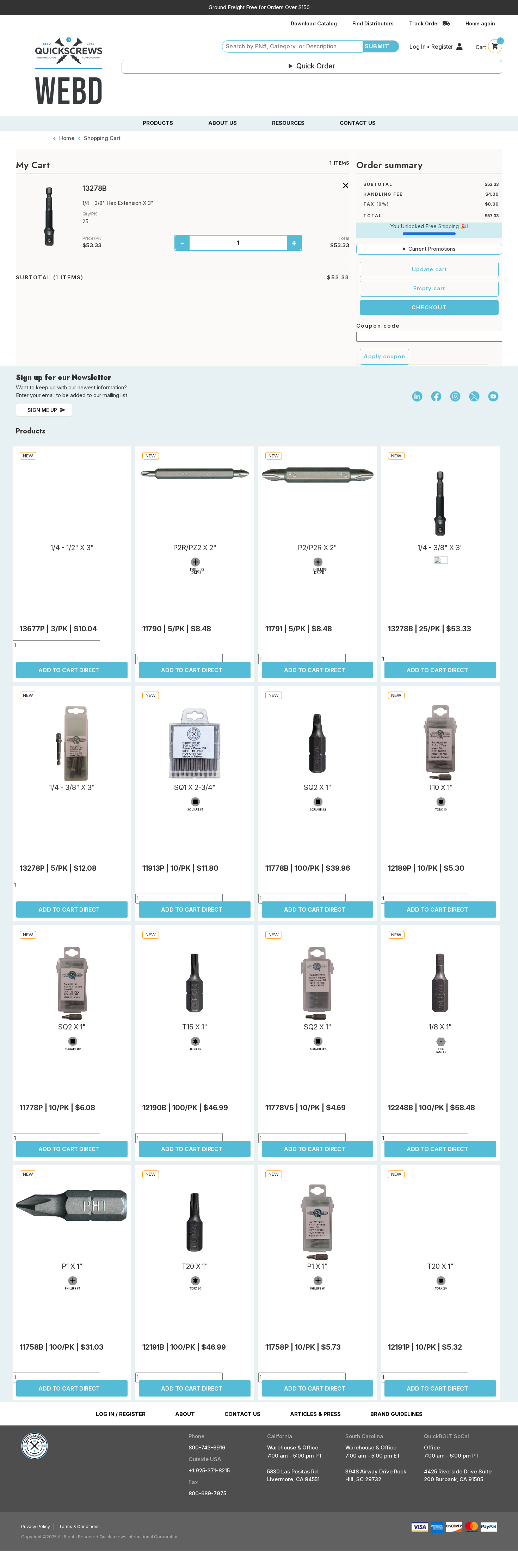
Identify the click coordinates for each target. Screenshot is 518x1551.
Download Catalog (314, 23)
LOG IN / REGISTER (121, 1414)
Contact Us (358, 123)
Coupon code (378, 325)
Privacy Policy (35, 1526)
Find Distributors (373, 23)
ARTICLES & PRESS (315, 1414)
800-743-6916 (207, 1447)
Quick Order (315, 66)
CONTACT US (242, 1414)
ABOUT (185, 1414)
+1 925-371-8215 (209, 1470)
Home (66, 138)
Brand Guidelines (396, 1414)
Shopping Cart (102, 138)
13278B (94, 188)
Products (158, 123)
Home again (480, 23)
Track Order (424, 23)
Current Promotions (432, 248)
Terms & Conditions (79, 1526)
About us (222, 123)
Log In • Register (431, 46)
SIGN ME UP (42, 410)
